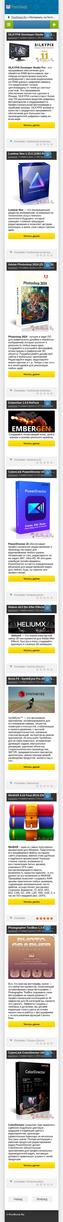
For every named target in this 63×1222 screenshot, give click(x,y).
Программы (19, 141)
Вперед (42, 1199)
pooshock (12, 38)
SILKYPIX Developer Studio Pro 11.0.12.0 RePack (31, 34)
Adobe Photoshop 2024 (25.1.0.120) (30, 264)
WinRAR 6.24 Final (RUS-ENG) (27, 795)
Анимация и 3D (34, 459)
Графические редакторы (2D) (41, 141)
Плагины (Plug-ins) (36, 666)
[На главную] (16, 6)
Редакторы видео (35, 595)
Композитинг (33, 783)
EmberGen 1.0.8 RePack (23, 402)
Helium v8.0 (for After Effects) (26, 607)
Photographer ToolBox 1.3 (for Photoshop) (31, 927)
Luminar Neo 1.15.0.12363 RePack (30, 153)
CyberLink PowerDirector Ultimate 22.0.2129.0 (31, 471)
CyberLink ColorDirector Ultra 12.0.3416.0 (31, 1052)
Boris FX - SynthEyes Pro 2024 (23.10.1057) (31, 678)
